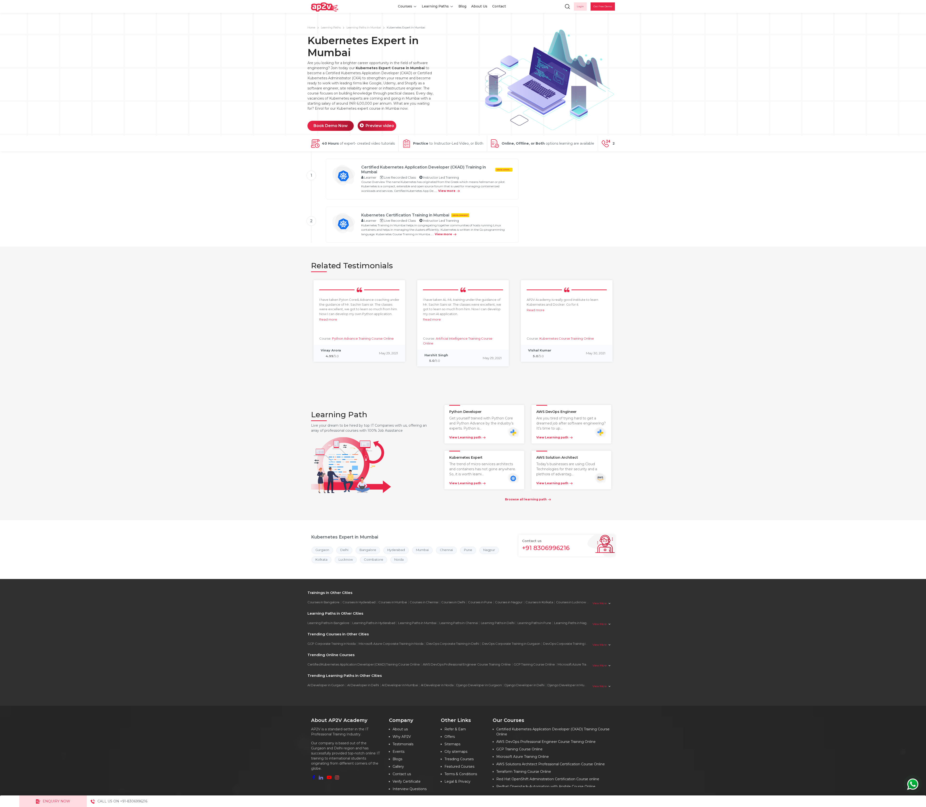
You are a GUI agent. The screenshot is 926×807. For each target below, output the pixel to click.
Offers (449, 736)
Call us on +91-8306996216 (122, 801)
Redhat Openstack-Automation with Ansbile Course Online (545, 786)
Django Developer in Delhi (524, 685)
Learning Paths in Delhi (498, 623)
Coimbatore (373, 559)
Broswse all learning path (526, 499)
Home (311, 27)
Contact (499, 6)
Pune (468, 550)
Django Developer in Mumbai (569, 685)
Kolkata (321, 559)
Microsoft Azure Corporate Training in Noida (391, 644)
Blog (462, 6)
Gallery (398, 766)
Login (580, 6)
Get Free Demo (602, 6)
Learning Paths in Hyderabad (373, 623)
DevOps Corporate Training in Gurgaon (511, 644)
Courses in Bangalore (323, 602)
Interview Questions (410, 789)
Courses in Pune (480, 602)
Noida (399, 559)
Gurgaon (322, 550)
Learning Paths (435, 6)
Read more (328, 319)
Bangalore (368, 550)
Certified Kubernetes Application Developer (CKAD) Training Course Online (363, 664)
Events (398, 751)
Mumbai (422, 550)
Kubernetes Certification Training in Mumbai (405, 215)
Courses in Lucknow (571, 602)
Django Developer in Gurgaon (479, 685)
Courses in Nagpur (509, 602)
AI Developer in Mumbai (400, 685)
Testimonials (403, 744)
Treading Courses (459, 759)
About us (400, 729)
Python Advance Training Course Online (363, 338)
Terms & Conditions (460, 774)
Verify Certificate (407, 781)
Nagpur (489, 550)
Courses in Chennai (424, 602)
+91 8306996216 (546, 547)
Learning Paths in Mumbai (364, 27)
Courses (405, 6)
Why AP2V (402, 736)
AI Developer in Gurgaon (325, 685)
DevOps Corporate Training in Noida (570, 644)
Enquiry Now (56, 801)
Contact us (402, 774)
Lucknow (346, 559)
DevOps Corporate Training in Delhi (452, 644)
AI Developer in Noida (437, 685)
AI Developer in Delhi (363, 685)
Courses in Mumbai (392, 602)
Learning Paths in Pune (534, 623)
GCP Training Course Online (534, 664)
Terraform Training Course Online (523, 771)
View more (447, 191)
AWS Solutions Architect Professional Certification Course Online (550, 764)
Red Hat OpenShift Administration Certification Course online (547, 779)
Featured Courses (459, 766)
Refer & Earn (455, 729)
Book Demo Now (330, 125)
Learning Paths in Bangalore (328, 623)
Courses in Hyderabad (358, 602)
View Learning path (465, 437)
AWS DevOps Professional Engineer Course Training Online (467, 664)
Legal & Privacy (457, 781)
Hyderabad (396, 550)
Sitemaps (452, 744)
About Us (479, 6)
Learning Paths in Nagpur (573, 623)
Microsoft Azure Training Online (581, 664)
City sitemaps (455, 751)
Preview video (380, 125)
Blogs (397, 759)
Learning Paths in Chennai (458, 623)
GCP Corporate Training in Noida (331, 644)
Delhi (344, 550)
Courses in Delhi (453, 602)
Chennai (446, 550)
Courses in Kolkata (539, 602)
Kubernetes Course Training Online (566, 338)
